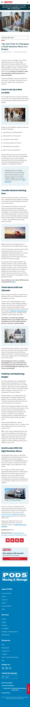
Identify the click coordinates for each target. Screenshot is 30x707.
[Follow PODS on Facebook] (3, 668)
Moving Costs (5, 648)
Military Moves (6, 635)
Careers (4, 596)
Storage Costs (5, 651)
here (13, 282)
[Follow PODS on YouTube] (10, 668)
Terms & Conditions (8, 685)
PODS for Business (7, 52)
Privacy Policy (6, 693)
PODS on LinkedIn (16, 500)
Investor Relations (6, 606)
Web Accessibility (7, 683)
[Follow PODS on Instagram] (6, 668)
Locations (4, 654)
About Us (4, 603)
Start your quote (15, 558)
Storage (4, 622)
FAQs (3, 644)
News (3, 609)
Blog (3, 660)
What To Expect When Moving (10, 657)
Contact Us (5, 599)
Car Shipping (5, 628)
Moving (4, 619)
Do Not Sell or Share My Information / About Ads (15, 689)
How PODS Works (7, 593)
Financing (4, 625)
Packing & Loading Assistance (10, 631)
